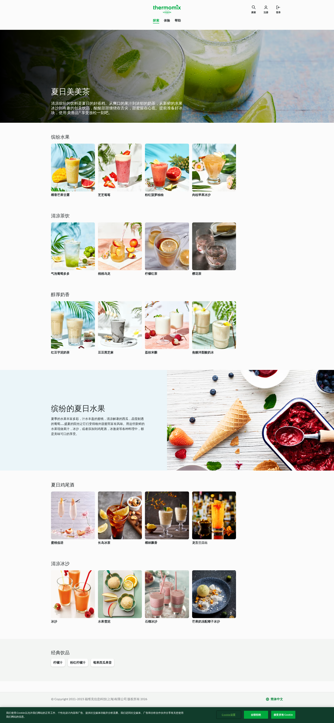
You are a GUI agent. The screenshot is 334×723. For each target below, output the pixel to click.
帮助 (178, 20)
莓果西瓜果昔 (102, 662)
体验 (167, 20)
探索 (156, 20)
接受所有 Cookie (283, 714)
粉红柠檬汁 (78, 662)
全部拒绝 (256, 714)
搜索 (253, 12)
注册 (266, 12)
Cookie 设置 (228, 714)
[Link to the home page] (167, 9)
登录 (278, 12)
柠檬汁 (58, 662)
